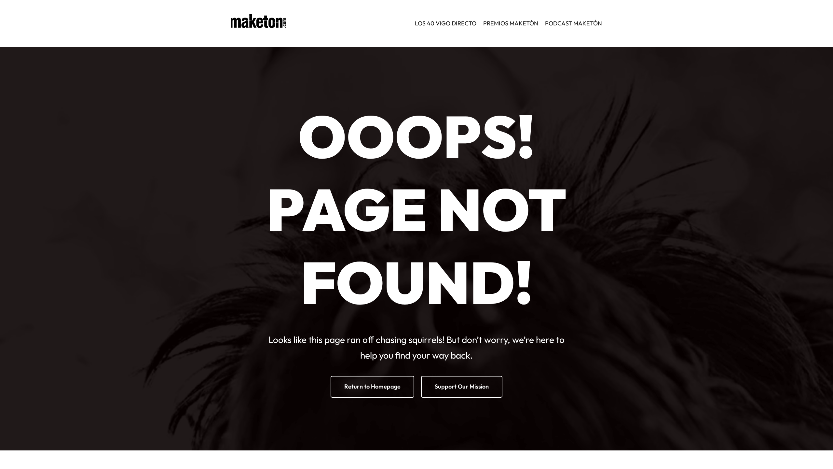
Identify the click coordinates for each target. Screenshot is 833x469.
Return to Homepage (372, 386)
